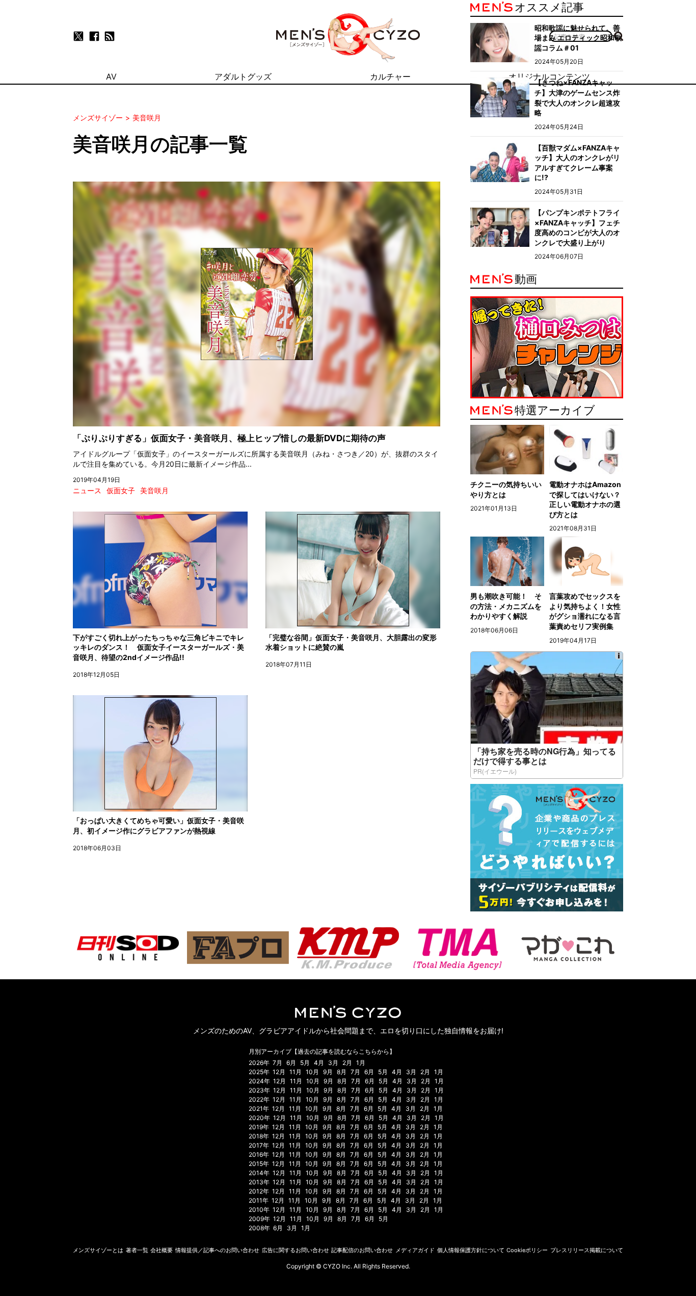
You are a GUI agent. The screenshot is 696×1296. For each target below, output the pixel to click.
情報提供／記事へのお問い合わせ (217, 1250)
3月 (333, 1062)
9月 (328, 1072)
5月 (305, 1062)
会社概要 (161, 1250)
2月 (347, 1062)
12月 (279, 1072)
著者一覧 (137, 1250)
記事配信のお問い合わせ (362, 1250)
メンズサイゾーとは (98, 1250)
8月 (341, 1072)
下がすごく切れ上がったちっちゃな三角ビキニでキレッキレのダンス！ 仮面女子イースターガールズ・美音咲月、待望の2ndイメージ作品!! (158, 647)
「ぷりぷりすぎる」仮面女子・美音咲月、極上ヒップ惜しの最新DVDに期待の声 (229, 438)
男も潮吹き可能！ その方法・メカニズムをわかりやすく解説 (506, 606)
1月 (360, 1062)
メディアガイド (415, 1250)
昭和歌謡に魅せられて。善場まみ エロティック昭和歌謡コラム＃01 (578, 37)
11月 (295, 1072)
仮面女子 (120, 490)
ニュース (87, 490)
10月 (312, 1072)
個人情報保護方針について (470, 1250)
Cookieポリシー (527, 1250)
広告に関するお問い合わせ (295, 1250)
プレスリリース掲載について (586, 1250)
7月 (277, 1062)
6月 (291, 1062)
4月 (319, 1062)
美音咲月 (154, 490)
